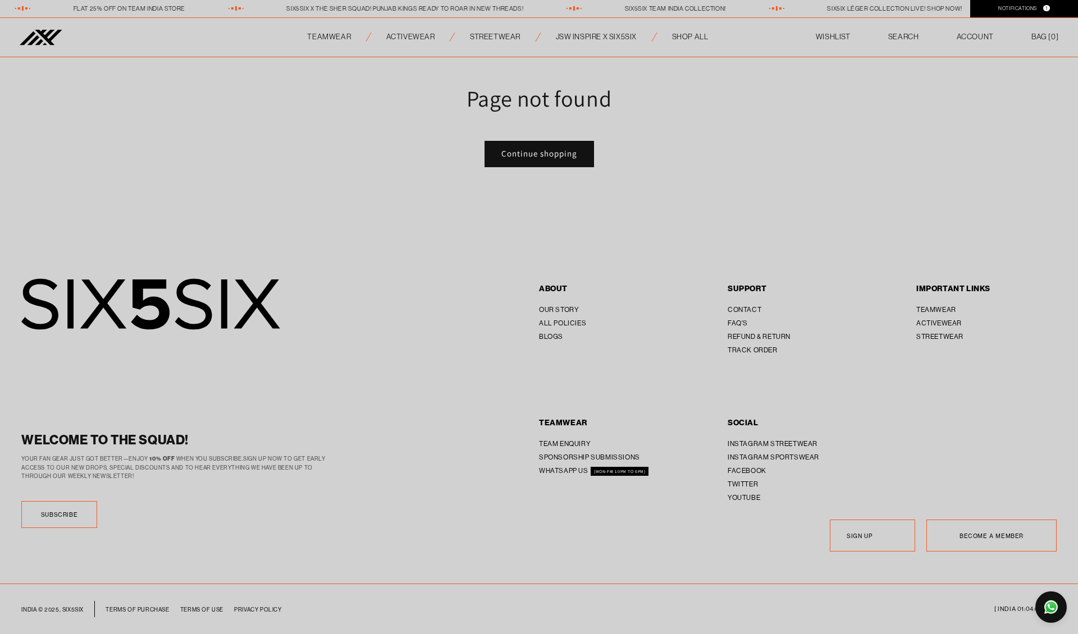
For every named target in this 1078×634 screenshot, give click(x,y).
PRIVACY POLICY (257, 610)
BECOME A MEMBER (992, 535)
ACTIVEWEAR (410, 37)
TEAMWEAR (329, 37)
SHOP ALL (690, 37)
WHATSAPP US (564, 471)
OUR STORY (559, 310)
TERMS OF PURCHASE (137, 610)
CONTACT (744, 310)
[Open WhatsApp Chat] (1051, 607)
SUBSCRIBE (59, 514)
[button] (1044, 37)
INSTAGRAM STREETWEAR (772, 444)
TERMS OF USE (201, 610)
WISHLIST (833, 37)
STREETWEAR (495, 37)
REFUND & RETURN (759, 337)
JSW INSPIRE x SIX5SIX (596, 37)
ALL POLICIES (562, 323)
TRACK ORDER (753, 350)
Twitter (743, 484)
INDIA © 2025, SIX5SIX (52, 610)
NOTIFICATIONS (1023, 8)
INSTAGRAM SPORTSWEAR (773, 457)
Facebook (747, 471)
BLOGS (551, 337)
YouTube (744, 498)
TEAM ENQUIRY (565, 444)
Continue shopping (539, 153)
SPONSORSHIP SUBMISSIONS (589, 457)
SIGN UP (859, 535)
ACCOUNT (975, 37)
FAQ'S (738, 323)
